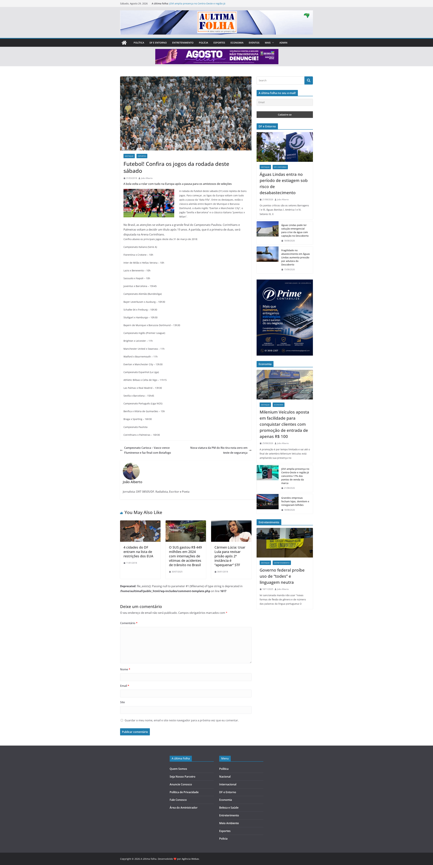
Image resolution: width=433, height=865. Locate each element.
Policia (223, 838)
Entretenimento (182, 42)
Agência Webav (190, 858)
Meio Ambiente (229, 823)
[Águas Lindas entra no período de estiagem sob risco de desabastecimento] (285, 147)
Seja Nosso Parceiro (182, 776)
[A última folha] (124, 42)
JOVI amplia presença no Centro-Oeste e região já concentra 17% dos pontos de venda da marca (197, 5)
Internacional (227, 784)
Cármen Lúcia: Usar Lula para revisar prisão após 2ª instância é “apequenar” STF (229, 556)
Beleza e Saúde (228, 807)
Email (124, 686)
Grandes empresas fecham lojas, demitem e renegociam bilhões (295, 501)
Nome (125, 669)
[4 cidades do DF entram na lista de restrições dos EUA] (140, 523)
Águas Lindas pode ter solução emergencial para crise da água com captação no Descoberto (295, 230)
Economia (237, 42)
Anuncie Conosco (181, 784)
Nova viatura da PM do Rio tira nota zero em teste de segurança (218, 450)
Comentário (129, 623)
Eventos (254, 42)
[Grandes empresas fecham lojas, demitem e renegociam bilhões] (268, 504)
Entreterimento (229, 815)
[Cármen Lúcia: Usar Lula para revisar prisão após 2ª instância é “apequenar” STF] (231, 523)
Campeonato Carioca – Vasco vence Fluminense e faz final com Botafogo (147, 450)
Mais (268, 42)
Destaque (129, 156)
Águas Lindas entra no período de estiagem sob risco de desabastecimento (284, 183)
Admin (283, 42)
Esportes (219, 42)
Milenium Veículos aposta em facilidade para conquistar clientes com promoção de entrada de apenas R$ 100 (284, 424)
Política (139, 42)
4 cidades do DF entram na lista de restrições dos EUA (138, 551)
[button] (272, 42)
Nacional (225, 776)
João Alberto (147, 178)
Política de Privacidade (184, 792)
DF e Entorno (158, 42)
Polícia (203, 42)
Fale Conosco (178, 800)
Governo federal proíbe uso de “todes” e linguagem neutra (282, 576)
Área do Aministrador (184, 807)
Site (122, 702)
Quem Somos (178, 769)
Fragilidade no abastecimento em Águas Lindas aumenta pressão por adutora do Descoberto (295, 257)
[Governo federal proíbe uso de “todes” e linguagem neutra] (285, 543)
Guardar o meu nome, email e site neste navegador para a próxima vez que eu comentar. (182, 720)
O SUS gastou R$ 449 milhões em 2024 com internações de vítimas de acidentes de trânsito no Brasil (185, 556)
